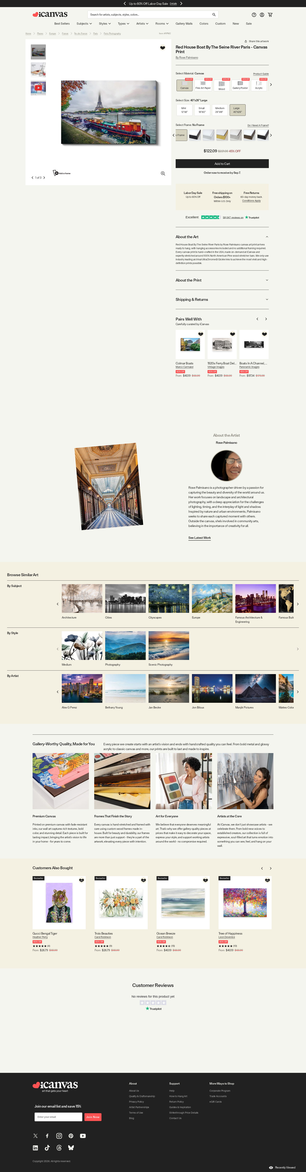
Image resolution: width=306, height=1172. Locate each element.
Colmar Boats (184, 363)
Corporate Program (219, 1090)
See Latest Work (199, 538)
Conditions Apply (251, 200)
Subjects (82, 23)
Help (171, 1090)
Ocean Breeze (166, 933)
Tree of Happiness (230, 933)
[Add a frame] (61, 173)
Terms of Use (136, 1112)
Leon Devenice (227, 937)
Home (28, 33)
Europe (52, 33)
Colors (204, 23)
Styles (103, 23)
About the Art (187, 236)
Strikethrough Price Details (183, 1112)
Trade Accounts (218, 1096)
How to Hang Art (178, 1096)
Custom (220, 23)
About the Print (188, 280)
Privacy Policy (136, 1101)
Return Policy (176, 1101)
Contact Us (175, 1118)
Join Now (93, 1117)
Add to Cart (222, 164)
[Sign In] (262, 14)
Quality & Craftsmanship (142, 1096)
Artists (140, 23)
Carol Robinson (103, 937)
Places (40, 33)
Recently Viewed (285, 1167)
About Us (134, 1090)
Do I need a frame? (258, 125)
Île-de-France (80, 33)
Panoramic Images (249, 366)
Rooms (160, 23)
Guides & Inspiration (180, 1107)
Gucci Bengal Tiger (45, 933)
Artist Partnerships (139, 1107)
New (236, 23)
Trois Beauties (104, 933)
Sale (249, 23)
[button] (184, 85)
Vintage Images (216, 366)
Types (122, 23)
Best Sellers (62, 23)
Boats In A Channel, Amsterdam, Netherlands (254, 363)
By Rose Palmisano (187, 57)
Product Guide (261, 73)
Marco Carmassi (184, 366)
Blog (131, 1118)
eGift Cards (215, 1101)
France (65, 33)
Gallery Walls (184, 23)
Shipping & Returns (192, 299)
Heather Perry (40, 937)
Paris (95, 33)
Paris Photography (112, 33)
